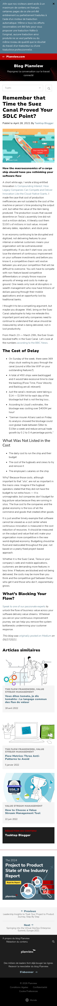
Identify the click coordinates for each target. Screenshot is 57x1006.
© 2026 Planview (28, 983)
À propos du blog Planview (16, 938)
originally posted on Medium (35, 636)
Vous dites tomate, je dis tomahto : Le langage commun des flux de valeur (26, 696)
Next (28, 928)
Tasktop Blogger (44, 123)
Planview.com (15, 56)
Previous (28, 914)
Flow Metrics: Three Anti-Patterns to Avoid (24, 754)
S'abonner (28, 972)
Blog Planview (28, 65)
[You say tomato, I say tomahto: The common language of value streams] (28, 670)
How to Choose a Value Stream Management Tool (23, 810)
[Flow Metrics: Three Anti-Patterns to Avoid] (28, 731)
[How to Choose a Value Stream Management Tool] (28, 787)
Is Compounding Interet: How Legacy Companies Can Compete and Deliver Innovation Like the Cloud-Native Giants (27, 190)
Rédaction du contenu (17, 941)
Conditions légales (19, 987)
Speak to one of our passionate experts (24, 606)
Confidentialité (40, 987)
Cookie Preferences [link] (28, 991)
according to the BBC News (32, 343)
